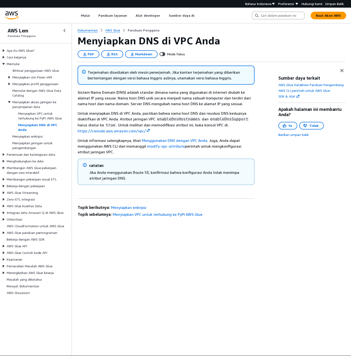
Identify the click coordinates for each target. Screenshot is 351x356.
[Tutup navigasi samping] (64, 30)
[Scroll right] (198, 15)
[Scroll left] (77, 15)
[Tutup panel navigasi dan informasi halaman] (342, 70)
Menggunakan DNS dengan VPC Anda (174, 140)
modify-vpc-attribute (166, 146)
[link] (144, 30)
